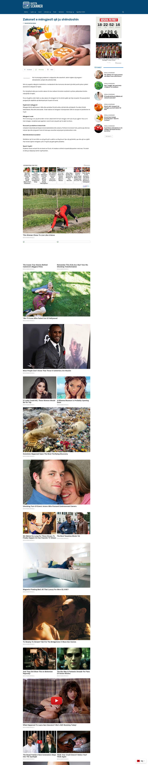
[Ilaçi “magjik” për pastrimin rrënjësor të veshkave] (98, 85)
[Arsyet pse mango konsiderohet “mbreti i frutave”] (98, 117)
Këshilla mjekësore (109, 72)
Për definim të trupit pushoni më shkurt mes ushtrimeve (113, 75)
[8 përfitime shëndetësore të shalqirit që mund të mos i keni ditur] (98, 128)
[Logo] (36, 5)
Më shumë (108, 136)
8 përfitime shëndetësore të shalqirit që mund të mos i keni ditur (113, 129)
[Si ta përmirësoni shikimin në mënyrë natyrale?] (98, 96)
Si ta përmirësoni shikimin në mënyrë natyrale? (113, 97)
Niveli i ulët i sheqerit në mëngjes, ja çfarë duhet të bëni (112, 108)
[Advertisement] (56, 161)
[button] (123, 12)
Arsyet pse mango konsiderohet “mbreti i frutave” (111, 118)
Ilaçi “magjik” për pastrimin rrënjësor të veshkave (112, 86)
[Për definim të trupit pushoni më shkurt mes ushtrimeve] (98, 74)
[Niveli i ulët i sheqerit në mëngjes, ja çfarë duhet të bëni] (98, 107)
